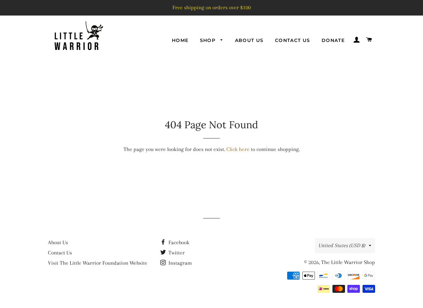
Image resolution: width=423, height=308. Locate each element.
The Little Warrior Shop (348, 262)
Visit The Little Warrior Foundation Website (97, 263)
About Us (249, 40)
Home (180, 40)
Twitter (176, 253)
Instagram (179, 263)
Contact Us (292, 40)
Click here (238, 149)
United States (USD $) (342, 245)
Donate (333, 40)
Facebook (178, 242)
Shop (208, 40)
